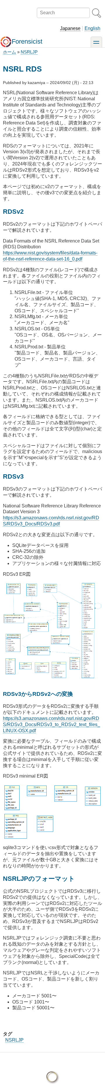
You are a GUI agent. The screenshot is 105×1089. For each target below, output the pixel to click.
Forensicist (27, 41)
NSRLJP (29, 51)
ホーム (9, 51)
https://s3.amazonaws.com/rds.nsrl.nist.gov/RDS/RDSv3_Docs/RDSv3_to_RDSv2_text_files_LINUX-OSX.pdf (51, 724)
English (92, 28)
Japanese (70, 28)
